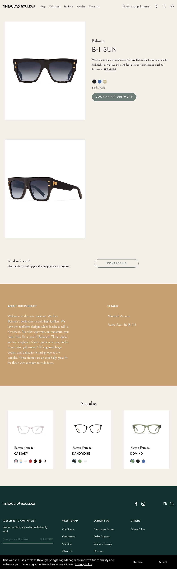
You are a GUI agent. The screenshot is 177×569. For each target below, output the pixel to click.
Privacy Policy (83, 564)
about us (93, 6)
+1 (45, 461)
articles (81, 6)
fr (172, 7)
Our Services (68, 536)
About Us (67, 551)
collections (54, 6)
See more (110, 69)
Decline (138, 562)
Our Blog (67, 543)
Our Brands (68, 529)
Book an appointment (136, 6)
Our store (99, 551)
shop (42, 6)
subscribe (46, 539)
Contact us (116, 263)
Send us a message (103, 543)
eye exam (68, 6)
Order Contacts (102, 536)
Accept (163, 562)
